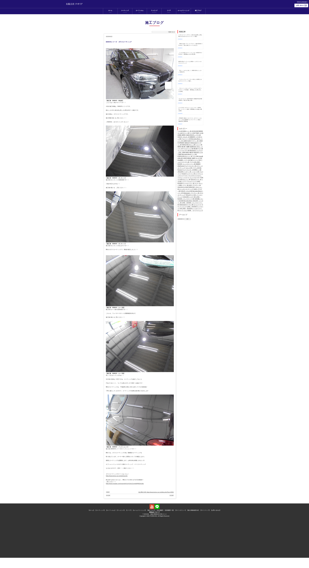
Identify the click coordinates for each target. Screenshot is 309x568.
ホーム (110, 11)
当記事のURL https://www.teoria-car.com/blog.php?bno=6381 (156, 492)
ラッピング (154, 11)
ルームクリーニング (183, 11)
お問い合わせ (300, 5)
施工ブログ (198, 11)
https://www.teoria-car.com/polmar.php (116, 476)
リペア (169, 11)
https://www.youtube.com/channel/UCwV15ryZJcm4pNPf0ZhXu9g (125, 483)
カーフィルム (139, 11)
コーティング (125, 11)
